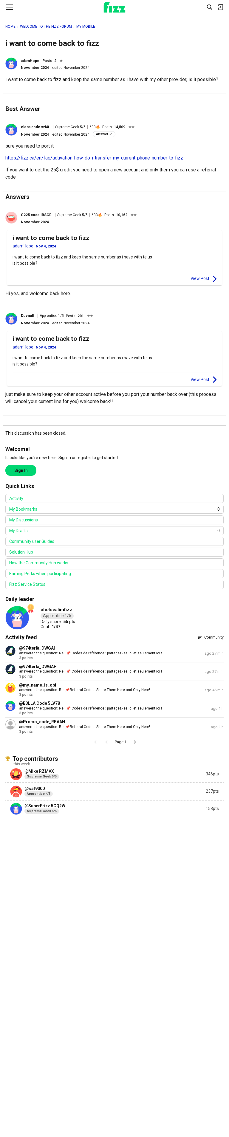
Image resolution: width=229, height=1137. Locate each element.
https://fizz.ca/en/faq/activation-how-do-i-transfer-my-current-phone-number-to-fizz (94, 158)
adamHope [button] (30, 61)
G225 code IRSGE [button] (36, 215)
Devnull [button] (27, 316)
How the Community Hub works (38, 562)
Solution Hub (21, 552)
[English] (115, 7)
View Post (200, 278)
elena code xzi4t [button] (35, 127)
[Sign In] (220, 7)
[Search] (209, 7)
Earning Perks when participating (40, 573)
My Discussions (23, 520)
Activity (16, 498)
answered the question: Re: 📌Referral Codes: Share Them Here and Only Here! (84, 690)
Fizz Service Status (27, 584)
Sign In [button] (21, 470)
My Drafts (114, 530)
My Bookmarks (114, 509)
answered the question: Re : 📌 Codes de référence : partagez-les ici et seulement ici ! (90, 653)
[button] (11, 63)
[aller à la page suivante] (135, 742)
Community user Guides (31, 541)
